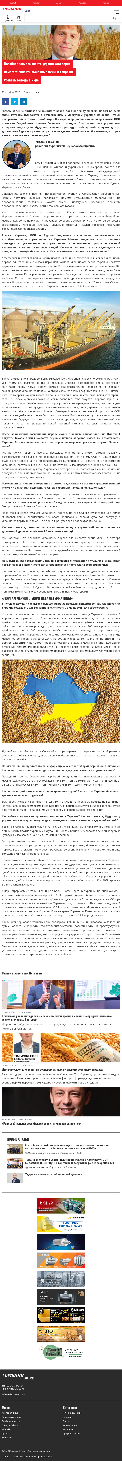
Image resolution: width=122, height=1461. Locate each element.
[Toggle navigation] (116, 12)
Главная (6, 1456)
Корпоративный (10, 1412)
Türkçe (106, 3)
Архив (5, 1433)
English (13, 3)
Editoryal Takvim (10, 1425)
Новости (67, 1416)
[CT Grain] (61, 1352)
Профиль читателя (11, 1421)
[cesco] (61, 1278)
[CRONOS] (61, 1242)
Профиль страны (71, 1433)
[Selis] (61, 1260)
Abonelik (6, 1429)
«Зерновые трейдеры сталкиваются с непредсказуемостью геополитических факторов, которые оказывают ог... (57, 1026)
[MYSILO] (61, 1205)
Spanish (36, 3)
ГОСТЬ (66, 1437)
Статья (66, 1421)
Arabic (59, 3)
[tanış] (61, 1297)
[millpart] (61, 1315)
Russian (82, 3)
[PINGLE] (61, 1223)
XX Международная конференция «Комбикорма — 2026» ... (54, 1152)
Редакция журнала (11, 1416)
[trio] (61, 1333)
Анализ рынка (70, 1425)
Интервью (68, 1429)
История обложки (72, 1412)
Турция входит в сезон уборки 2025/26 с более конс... (51, 1167)
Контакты (7, 1437)
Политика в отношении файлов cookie (33, 1456)
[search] (114, 18)
